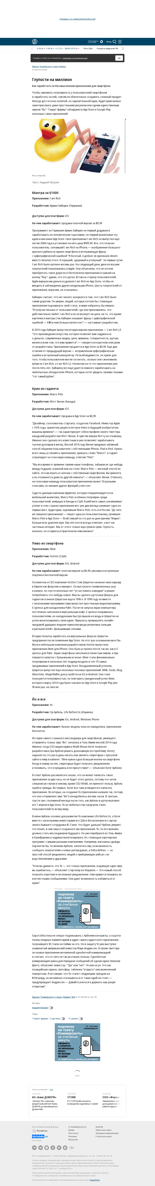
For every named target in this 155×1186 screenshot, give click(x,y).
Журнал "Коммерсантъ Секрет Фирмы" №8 (53, 996)
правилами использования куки (75, 58)
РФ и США (88, 48)
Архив (71, 1130)
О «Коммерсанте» (77, 1126)
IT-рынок (73, 1018)
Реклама (72, 1136)
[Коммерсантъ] (34, 41)
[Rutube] (59, 1147)
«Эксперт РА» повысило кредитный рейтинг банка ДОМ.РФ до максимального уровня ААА (45, 1105)
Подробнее (95, 1180)
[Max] (65, 1147)
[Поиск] (114, 41)
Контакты (73, 1133)
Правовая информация (107, 1133)
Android (99, 1126)
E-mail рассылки (104, 1136)
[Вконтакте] (40, 1147)
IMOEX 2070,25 (71, 48)
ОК (119, 58)
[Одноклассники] (53, 1147)
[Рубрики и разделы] (120, 41)
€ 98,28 (49, 48)
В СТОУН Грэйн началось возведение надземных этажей (82, 1102)
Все (51, 1089)
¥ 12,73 (59, 48)
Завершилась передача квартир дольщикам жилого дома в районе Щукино (117, 1104)
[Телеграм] (34, 1147)
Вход (109, 41)
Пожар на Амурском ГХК (107, 48)
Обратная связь (103, 1130)
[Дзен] (46, 1147)
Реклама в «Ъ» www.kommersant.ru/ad (77, 19)
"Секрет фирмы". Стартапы (46, 1018)
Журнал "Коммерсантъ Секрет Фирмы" (49, 66)
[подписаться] (52, 1007)
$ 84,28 (40, 48)
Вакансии (73, 1139)
